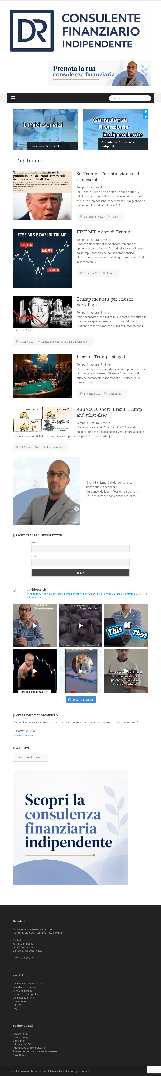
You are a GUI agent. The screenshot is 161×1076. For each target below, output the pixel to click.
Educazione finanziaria (54, 341)
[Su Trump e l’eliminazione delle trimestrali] (42, 195)
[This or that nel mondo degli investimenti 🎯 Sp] (126, 625)
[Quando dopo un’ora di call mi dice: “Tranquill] (126, 671)
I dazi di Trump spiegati (101, 356)
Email (34, 556)
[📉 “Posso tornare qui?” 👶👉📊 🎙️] (35, 671)
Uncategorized (55, 447)
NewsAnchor (66, 1071)
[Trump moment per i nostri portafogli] (42, 312)
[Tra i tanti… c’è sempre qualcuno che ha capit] (80, 625)
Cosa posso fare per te (45, 146)
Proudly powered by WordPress (29, 1071)
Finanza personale (77, 341)
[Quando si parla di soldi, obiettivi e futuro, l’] (80, 671)
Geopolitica (115, 393)
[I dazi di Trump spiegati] (42, 376)
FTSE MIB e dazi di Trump (103, 232)
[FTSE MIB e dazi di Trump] (42, 258)
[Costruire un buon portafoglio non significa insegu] (35, 625)
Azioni (115, 216)
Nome (34, 542)
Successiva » (21, 735)
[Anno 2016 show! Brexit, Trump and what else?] (42, 419)
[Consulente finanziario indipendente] (79, 31)
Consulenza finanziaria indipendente (117, 144)
